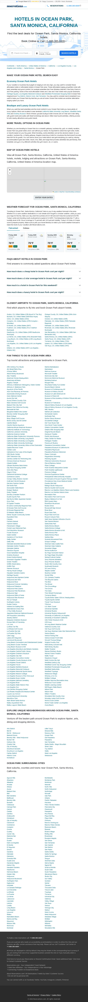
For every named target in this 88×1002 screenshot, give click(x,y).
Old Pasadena (50, 737)
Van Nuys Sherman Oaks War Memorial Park (60, 631)
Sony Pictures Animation (53, 559)
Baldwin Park (11, 791)
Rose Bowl (48, 510)
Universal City (49, 896)
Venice (47, 905)
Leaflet (56, 192)
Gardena (10, 852)
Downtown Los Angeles (15, 751)
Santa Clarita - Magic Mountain (55, 744)
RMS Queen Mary (51, 501)
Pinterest (65, 980)
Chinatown (10, 818)
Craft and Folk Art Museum (16, 481)
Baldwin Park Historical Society (17, 407)
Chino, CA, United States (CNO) (18, 319)
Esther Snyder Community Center (18, 515)
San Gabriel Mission (52, 521)
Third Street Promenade (53, 593)
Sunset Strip (49, 575)
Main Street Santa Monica (16, 700)
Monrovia (10, 926)
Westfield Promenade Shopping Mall (57, 94)
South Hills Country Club (53, 564)
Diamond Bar (11, 836)
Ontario (47, 798)
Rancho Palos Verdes (52, 825)
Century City (11, 742)
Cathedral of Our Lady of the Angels (19, 452)
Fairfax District (12, 753)
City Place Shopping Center (16, 468)
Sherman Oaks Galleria (53, 546)
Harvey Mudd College (14, 571)
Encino (9, 849)
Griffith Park (11, 566)
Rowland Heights (50, 838)
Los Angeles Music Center (16, 678)
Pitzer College (50, 465)
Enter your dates (44, 197)
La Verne (10, 896)
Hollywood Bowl (12, 582)
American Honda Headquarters (17, 378)
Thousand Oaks (50, 887)
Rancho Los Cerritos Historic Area (56, 492)
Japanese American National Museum (20, 613)
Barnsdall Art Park (13, 409)
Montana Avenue (51, 380)
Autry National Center (14, 396)
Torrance (48, 894)
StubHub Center (50, 573)
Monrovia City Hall (51, 376)
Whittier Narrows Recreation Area (56, 680)
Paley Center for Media (53, 438)
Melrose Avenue (50, 371)
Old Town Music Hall (52, 423)
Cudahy (9, 831)
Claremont (10, 823)
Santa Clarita (49, 852)
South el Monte (50, 867)
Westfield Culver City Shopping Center (58, 665)
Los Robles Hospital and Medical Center (21, 691)
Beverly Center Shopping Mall (17, 414)
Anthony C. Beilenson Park (16, 387)
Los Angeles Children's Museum (18, 653)
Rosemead (48, 836)
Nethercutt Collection (52, 412)
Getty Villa (10, 541)
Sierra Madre (49, 863)
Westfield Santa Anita (52, 669)
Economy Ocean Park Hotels (22, 81)
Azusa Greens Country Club (16, 400)
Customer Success (57, 974)
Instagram (51, 980)
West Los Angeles (51, 753)
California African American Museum (19, 427)
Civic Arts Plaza (12, 470)
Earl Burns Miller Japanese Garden (19, 499)
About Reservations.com (15, 974)
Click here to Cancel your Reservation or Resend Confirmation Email (31, 959)
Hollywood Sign (12, 593)
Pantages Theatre (51, 441)
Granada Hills (11, 858)
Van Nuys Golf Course (52, 629)
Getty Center (11, 539)
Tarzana (47, 885)
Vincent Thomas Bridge (53, 640)
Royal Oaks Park (50, 512)
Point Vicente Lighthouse (53, 470)
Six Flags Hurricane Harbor (54, 553)
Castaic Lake (11, 450)
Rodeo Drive (49, 506)
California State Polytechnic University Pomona (23, 436)
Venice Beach (50, 633)
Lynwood (10, 912)
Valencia (48, 899)
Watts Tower (49, 656)
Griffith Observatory (13, 564)
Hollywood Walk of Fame (15, 595)
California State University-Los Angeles (20, 441)
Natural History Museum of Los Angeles (58, 405)
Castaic (9, 811)
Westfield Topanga (51, 671)
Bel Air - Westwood (13, 733)
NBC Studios (49, 409)
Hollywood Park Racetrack (16, 591)
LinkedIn (58, 980)
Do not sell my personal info (18, 976)
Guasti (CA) (11, 861)
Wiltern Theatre (50, 694)
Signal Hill (48, 865)
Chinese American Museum (16, 461)
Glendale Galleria (13, 548)
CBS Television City (14, 456)
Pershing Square (50, 459)
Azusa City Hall (12, 398)
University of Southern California (56, 618)
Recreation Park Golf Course (55, 497)
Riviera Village (50, 831)
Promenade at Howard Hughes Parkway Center (61, 479)
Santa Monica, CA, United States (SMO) (58, 337)
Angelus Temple (12, 382)
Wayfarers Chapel (51, 658)
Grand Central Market (14, 557)
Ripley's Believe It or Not (53, 499)
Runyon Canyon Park (52, 517)
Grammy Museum (20, 114)
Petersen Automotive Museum (55, 461)
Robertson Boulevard (52, 503)
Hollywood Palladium (14, 586)
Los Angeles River (13, 682)
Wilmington (48, 921)
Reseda (47, 829)
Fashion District (12, 524)
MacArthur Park (12, 698)
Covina (9, 829)
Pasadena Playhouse (52, 450)
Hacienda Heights (13, 863)
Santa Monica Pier (51, 532)
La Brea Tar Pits (12, 627)
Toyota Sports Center (52, 600)
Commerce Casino (13, 476)
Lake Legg (10, 635)
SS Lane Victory (50, 568)
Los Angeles (11, 910)
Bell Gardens (11, 796)
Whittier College (50, 678)
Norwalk (47, 793)
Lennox (9, 903)
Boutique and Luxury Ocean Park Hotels (28, 105)
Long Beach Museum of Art (16, 647)
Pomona (48, 820)
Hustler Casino (12, 604)
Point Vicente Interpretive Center (56, 468)
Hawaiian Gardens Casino (16, 573)
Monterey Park (50, 780)
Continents (10, 66)
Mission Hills (11, 923)
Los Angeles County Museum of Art (19, 660)
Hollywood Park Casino (15, 588)
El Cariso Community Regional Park (19, 506)
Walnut (47, 910)
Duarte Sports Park (13, 497)
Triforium (48, 604)
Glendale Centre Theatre (15, 546)
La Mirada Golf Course (15, 629)
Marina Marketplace (52, 367)
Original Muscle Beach (52, 432)
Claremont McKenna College (17, 474)
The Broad (48, 584)
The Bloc (48, 582)
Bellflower (10, 798)
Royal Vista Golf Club (52, 515)
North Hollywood (50, 789)
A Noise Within (12, 371)
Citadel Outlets (12, 463)
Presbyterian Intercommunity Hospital (58, 476)
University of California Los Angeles (57, 615)
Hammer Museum (13, 568)
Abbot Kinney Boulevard (15, 373)
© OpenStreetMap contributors (73, 192)
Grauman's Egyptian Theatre (17, 559)
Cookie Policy (56, 995)
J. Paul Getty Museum (14, 611)
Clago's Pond (11, 472)
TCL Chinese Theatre (52, 577)
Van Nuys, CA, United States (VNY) (57, 346)
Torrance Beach (50, 595)
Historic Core (30, 96)
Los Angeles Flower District (16, 662)
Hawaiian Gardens (13, 867)
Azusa (9, 789)
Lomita (9, 905)
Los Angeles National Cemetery (18, 680)
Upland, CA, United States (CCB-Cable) (58, 343)
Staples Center (50, 571)
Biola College (11, 416)
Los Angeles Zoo (13, 687)
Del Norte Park (12, 485)
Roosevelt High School (53, 508)
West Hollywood (50, 914)
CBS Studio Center (13, 454)
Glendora (10, 856)
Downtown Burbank (13, 749)
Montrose (48, 782)
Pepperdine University (52, 456)
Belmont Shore (12, 735)
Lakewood (10, 899)
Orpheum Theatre (51, 434)
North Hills (48, 787)
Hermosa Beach (12, 872)
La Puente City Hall (13, 631)
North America (22, 66)
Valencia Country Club (52, 627)
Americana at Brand (13, 380)
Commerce (11, 825)
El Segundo (11, 847)
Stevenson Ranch (51, 874)
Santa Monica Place (52, 535)
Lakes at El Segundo (14, 638)
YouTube (43, 980)
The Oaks (48, 591)
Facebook (30, 980)
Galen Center (11, 535)
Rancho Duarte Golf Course (54, 488)
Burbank (10, 802)
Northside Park (50, 416)
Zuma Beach (49, 705)
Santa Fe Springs (51, 854)
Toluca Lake (49, 890)
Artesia (9, 787)
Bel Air (9, 731)
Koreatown (10, 758)
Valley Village (49, 901)
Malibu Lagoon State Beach (16, 705)
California (52, 66)
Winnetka (48, 926)
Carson (9, 809)
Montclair (10, 928)
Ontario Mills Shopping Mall (54, 429)
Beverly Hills (11, 800)
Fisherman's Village (13, 526)
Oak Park (48, 796)
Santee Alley (49, 537)
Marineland (48, 369)
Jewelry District (12, 618)
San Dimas (48, 840)
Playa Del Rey (49, 816)
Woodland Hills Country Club (54, 696)
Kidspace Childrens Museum (17, 620)
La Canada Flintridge (14, 887)
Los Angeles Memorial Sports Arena (19, 671)
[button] (9, 169)
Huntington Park (12, 881)
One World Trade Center (53, 425)
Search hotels (68, 53)
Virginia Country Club (52, 642)
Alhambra (10, 780)
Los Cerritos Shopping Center (17, 689)
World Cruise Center (52, 700)
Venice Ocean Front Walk (54, 638)
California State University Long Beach (55, 111)
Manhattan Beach (13, 917)
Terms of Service (33, 995)
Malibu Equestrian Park (15, 703)
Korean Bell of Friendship (16, 622)
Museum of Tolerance (52, 403)
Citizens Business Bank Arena (17, 465)
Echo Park (10, 501)
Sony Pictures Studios (52, 562)
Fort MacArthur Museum (15, 530)
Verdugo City (49, 908)
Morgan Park (49, 382)
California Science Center (16, 434)
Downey (10, 838)
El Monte (10, 845)
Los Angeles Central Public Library (19, 651)
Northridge (48, 791)
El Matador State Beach (15, 512)
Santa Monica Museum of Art (55, 530)
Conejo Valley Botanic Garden (17, 479)
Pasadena (48, 740)
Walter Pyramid (50, 649)
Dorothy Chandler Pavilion (16, 494)
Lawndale (10, 901)
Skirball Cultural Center (53, 557)
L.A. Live (10, 624)
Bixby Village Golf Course (15, 418)
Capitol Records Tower (15, 447)
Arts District (11, 728)
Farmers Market (12, 521)
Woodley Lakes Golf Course (54, 698)
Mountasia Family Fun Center (55, 385)
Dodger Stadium (12, 490)
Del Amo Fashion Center (15, 483)
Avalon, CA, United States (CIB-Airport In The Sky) (24, 314)
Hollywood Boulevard (14, 878)
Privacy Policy (45, 995)
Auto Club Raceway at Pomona (17, 391)
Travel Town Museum (52, 602)
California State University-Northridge (20, 443)
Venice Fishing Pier (51, 635)
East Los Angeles (13, 843)
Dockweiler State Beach (15, 488)
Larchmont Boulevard (14, 640)
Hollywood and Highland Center (18, 577)
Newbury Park (49, 733)
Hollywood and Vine (14, 579)
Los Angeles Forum (13, 665)
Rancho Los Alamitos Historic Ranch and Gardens (62, 490)
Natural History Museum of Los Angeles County (61, 407)
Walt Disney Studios (51, 647)
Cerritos (9, 814)
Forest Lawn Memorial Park (16, 528)
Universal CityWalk (51, 609)
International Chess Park (15, 609)
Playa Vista (48, 818)
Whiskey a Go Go (51, 676)
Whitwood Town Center (53, 682)
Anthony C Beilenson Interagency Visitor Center (23, 385)
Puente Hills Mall (50, 483)
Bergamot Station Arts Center (17, 412)
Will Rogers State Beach (53, 687)
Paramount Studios (51, 443)
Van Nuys (48, 903)
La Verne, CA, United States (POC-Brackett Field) (24, 337)
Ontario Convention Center (54, 427)
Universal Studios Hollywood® (55, 613)
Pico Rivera (49, 814)
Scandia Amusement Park (53, 539)
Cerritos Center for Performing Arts (19, 459)
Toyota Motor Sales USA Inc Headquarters (59, 597)
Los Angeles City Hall (14, 656)
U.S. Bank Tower (50, 606)
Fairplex (9, 519)
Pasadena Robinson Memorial (55, 452)
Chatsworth (11, 816)
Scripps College (50, 541)
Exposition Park (12, 517)
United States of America (37, 66)
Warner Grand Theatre (53, 653)
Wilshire (47, 923)
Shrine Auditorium (51, 550)
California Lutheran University (17, 432)
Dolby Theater (12, 492)
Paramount (48, 809)
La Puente (10, 894)
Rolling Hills (49, 834)
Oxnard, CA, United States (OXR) (56, 319)
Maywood (10, 921)
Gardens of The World (14, 537)
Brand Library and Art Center (17, 421)
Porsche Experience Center (54, 474)
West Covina (49, 912)
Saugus (47, 858)
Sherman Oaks (50, 861)
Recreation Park (50, 494)
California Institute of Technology (18, 429)
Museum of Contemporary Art (55, 389)
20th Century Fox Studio (15, 367)
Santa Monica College (52, 528)
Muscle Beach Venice (52, 387)
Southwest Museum (51, 566)
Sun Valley (48, 878)
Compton (10, 827)
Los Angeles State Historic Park (18, 685)
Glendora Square (13, 550)
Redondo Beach (50, 827)
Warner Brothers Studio (53, 651)
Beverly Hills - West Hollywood (17, 737)
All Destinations (31, 974)
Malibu (9, 914)
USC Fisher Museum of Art (54, 620)
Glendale (10, 854)
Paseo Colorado (50, 454)
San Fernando (41, 96)
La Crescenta (11, 890)
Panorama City (50, 807)
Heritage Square (12, 94)
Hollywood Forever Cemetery (17, 584)
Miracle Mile (49, 731)
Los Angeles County (64, 66)
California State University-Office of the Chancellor (24, 445)
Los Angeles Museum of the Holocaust (20, 676)
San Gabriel (49, 845)
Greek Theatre (12, 562)
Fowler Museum (12, 532)
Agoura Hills (11, 778)
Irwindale (10, 885)
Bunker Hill (10, 740)
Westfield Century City (52, 662)
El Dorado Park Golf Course (16, 508)
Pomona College (50, 472)
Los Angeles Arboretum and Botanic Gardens (22, 649)
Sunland (47, 881)
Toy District (21, 96)
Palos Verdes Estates (52, 805)
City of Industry (12, 746)
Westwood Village (51, 674)
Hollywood (10, 876)
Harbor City (11, 865)
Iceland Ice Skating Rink (15, 606)
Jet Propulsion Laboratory (16, 615)
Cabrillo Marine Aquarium (15, 425)
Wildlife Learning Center (53, 685)
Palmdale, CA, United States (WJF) (57, 325)
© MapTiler (61, 192)
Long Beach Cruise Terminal (17, 644)
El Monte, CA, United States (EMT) (19, 325)
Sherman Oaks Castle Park (54, 544)
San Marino (49, 847)
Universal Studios (51, 611)
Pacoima (48, 802)
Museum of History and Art (54, 391)
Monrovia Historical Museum (55, 378)
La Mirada (10, 892)
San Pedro (48, 849)
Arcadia (9, 784)
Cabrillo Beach (12, 423)
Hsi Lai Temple (12, 600)
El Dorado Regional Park (15, 510)
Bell (8, 793)
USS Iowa (48, 622)
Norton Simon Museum (53, 418)
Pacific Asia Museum (52, 436)
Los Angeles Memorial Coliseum (30, 94)
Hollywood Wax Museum (15, 597)
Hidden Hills (11, 874)
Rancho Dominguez (51, 823)
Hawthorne (10, 870)
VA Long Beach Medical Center (56, 624)
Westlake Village (50, 917)
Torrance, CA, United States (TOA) (57, 341)
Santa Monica (29, 68)
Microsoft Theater (51, 373)
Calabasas (10, 805)
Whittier (47, 919)
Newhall (47, 784)
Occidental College (51, 421)
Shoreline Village (51, 548)
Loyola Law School (13, 694)
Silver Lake (49, 746)
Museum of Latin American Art (55, 394)
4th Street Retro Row (14, 369)
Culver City (10, 834)
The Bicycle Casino (51, 579)
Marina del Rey (12, 919)
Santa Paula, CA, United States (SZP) (58, 339)
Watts (47, 751)
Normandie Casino (51, 414)
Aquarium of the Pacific (15, 389)
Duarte (9, 840)
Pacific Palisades (50, 800)
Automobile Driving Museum (16, 394)
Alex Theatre (11, 376)
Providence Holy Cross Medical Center (58, 481)
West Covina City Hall (52, 660)
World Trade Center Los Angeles (56, 703)
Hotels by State (43, 974)
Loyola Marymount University (17, 696)
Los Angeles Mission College (17, 674)
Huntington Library (13, 602)
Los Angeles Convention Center (18, 658)
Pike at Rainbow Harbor (53, 463)
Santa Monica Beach (52, 526)
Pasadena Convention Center (55, 445)
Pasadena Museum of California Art (57, 447)
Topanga (48, 892)
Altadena (10, 782)
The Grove (48, 588)
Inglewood (10, 883)
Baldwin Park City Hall (14, 405)
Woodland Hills (50, 928)
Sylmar (47, 883)
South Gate (49, 870)
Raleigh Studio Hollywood (53, 485)
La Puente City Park (14, 633)
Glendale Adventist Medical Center (19, 544)
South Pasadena (50, 872)
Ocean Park (49, 735)
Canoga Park (11, 807)
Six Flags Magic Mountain (53, 555)
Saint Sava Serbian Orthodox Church (57, 519)
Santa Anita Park (50, 524)
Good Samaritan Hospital (15, 553)
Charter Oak (11, 744)
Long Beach (11, 908)
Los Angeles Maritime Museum (17, 667)
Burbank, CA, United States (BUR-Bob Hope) (22, 316)
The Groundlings (50, 586)
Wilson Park (49, 689)
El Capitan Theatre (13, 503)
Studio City (48, 876)
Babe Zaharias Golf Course (16, 403)
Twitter (36, 980)
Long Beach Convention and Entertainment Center (24, 642)
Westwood (48, 755)
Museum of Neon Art (52, 396)
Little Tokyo (49, 728)
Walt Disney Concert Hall (53, 644)
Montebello (49, 778)
